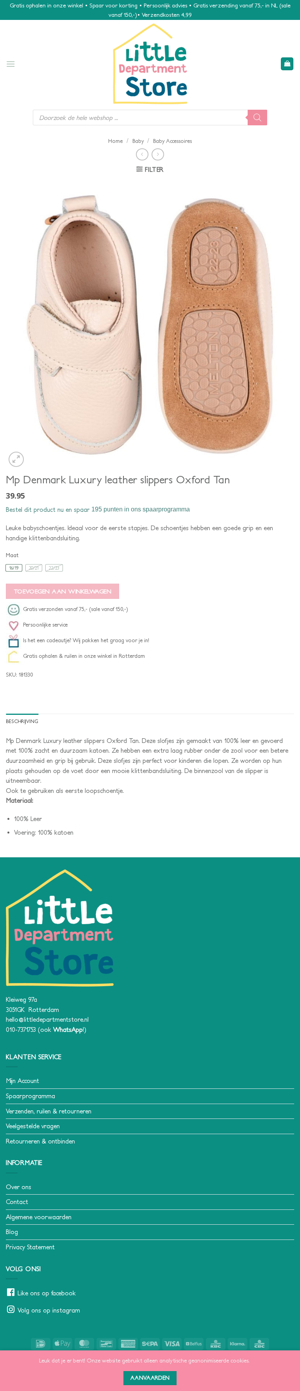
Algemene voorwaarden (38, 1216)
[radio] (14, 568)
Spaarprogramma (30, 1095)
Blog (12, 1231)
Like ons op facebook (47, 1293)
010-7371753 (21, 1029)
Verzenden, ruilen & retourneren (48, 1111)
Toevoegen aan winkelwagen (63, 591)
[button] (10, 63)
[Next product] (142, 154)
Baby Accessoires (172, 141)
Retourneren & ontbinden (40, 1141)
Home (115, 141)
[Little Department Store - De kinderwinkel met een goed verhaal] (150, 64)
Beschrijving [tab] (22, 721)
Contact (17, 1201)
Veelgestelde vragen (33, 1125)
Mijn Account (22, 1080)
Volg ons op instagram (49, 1310)
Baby (138, 141)
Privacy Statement (30, 1246)
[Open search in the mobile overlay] (150, 117)
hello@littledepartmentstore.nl (47, 1019)
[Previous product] (158, 154)
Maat (12, 555)
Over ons (18, 1186)
